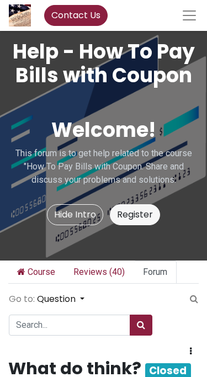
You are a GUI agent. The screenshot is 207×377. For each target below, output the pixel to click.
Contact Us (75, 15)
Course (40, 272)
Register (135, 214)
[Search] (141, 325)
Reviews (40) (99, 272)
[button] (191, 351)
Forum (155, 272)
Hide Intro (75, 214)
